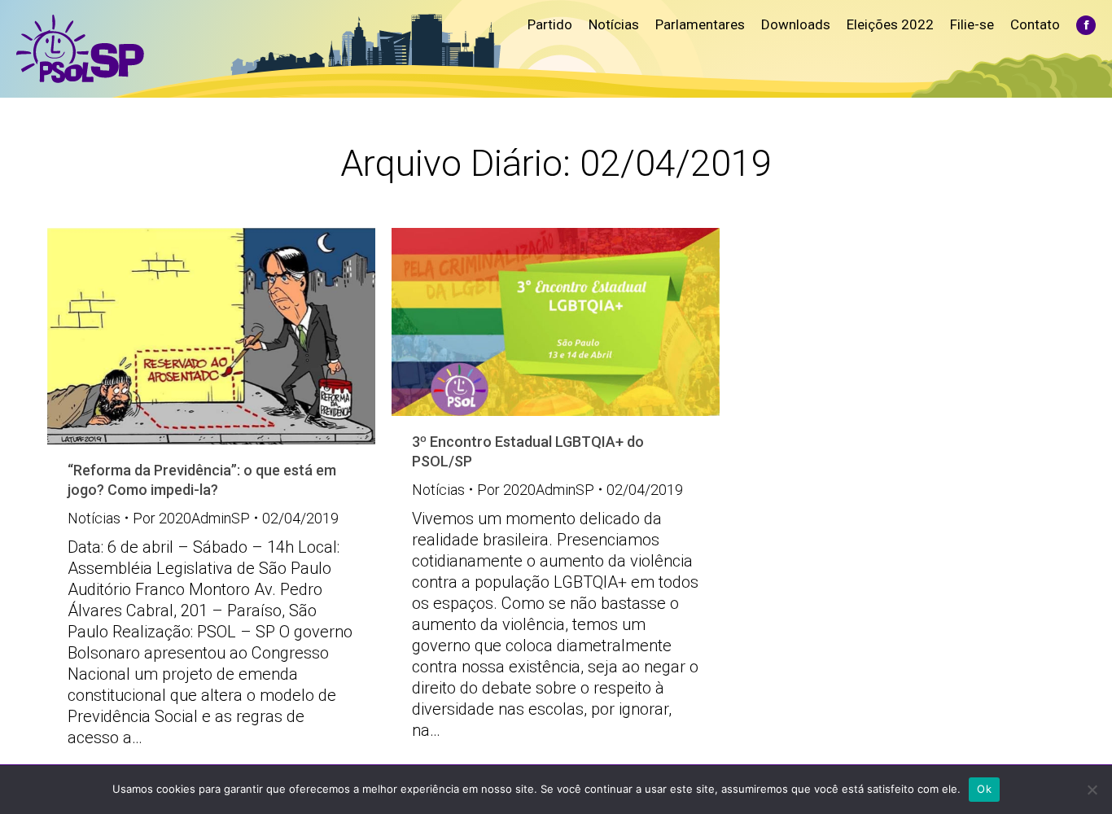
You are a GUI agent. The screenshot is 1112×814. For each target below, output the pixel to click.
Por (191, 518)
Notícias (94, 518)
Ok (984, 788)
